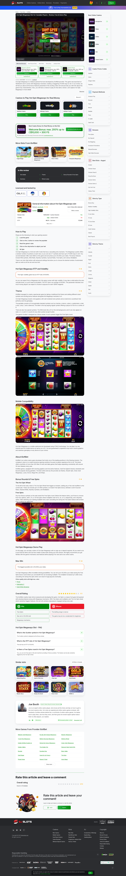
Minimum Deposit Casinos (59, 841)
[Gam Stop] (37, 868)
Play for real (44, 40)
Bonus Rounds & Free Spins (71, 174)
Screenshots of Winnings (90, 832)
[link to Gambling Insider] (57, 863)
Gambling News (88, 837)
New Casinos (56, 832)
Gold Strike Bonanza (23, 587)
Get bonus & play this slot (74, 129)
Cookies (102, 846)
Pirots (18, 582)
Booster (20, 751)
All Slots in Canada (77, 662)
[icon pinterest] (23, 830)
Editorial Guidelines (104, 837)
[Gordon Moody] (30, 868)
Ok (90, 872)
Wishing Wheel (65, 739)
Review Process (104, 835)
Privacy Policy (103, 839)
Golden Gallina (22, 747)
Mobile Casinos (56, 835)
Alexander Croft (78, 720)
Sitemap (102, 848)
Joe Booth (34, 79)
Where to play (45, 179)
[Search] (97, 3)
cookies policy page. (45, 873)
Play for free (55, 40)
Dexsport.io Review (26, 67)
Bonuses (49, 3)
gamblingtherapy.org (27, 76)
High (48, 217)
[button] (84, 71)
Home (17, 12)
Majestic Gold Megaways (24, 734)
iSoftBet (29, 12)
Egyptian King (43, 751)
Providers (56, 3)
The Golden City (44, 747)
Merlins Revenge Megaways (47, 739)
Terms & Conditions (104, 841)
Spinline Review (71, 67)
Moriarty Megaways (66, 734)
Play (27, 115)
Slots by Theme (72, 841)
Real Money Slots (72, 835)
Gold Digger (21, 755)
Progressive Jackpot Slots (74, 839)
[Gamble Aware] (23, 868)
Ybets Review (48, 67)
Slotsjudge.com (24, 835)
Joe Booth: (40, 207)
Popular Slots (71, 837)
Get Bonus (26, 73)
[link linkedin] (29, 720)
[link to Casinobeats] (50, 863)
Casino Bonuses (57, 839)
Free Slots (22, 12)
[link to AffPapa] (43, 863)
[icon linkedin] (13, 830)
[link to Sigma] (36, 863)
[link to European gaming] (77, 863)
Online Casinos (31, 3)
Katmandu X (20, 584)
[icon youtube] (20, 830)
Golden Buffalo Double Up (25, 743)
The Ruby (63, 755)
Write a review (75, 210)
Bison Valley (64, 751)
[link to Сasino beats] (70, 863)
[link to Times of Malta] (22, 863)
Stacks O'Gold (43, 759)
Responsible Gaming (105, 843)
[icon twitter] (16, 830)
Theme (44, 174)
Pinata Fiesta (21, 759)
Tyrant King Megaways (24, 739)
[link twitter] (32, 720)
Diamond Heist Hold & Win (68, 747)
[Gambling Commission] (44, 868)
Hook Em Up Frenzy (45, 755)
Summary (22, 179)
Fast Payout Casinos (57, 837)
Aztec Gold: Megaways (67, 743)
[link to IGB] (29, 863)
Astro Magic (64, 759)
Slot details (23, 174)
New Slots (70, 832)
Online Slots (41, 3)
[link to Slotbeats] (63, 863)
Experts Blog (87, 835)
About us (102, 832)
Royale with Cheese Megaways (48, 734)
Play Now (75, 7)
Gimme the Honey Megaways (47, 743)
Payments (64, 3)
